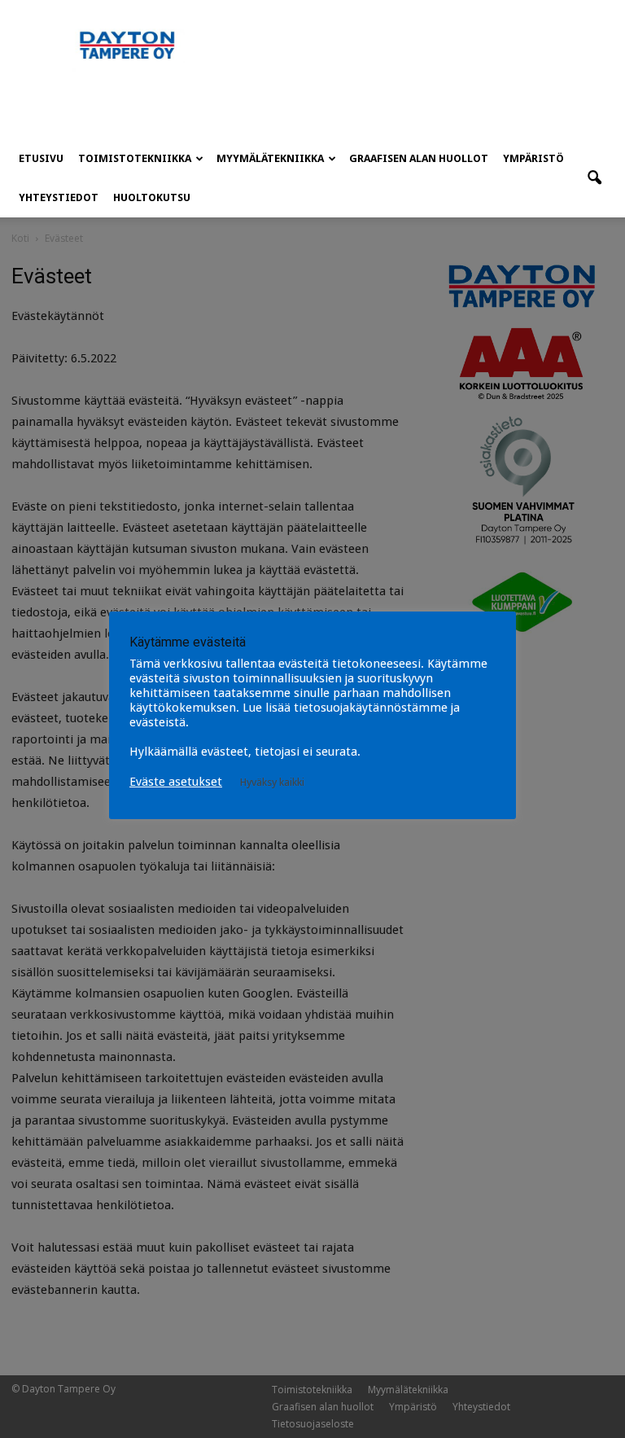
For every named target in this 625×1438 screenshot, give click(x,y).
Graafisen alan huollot (418, 158)
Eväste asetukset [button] (175, 781)
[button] (594, 178)
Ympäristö (533, 158)
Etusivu (41, 158)
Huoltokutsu (151, 197)
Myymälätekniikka (270, 158)
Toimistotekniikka (134, 158)
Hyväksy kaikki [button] (272, 782)
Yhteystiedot (58, 197)
